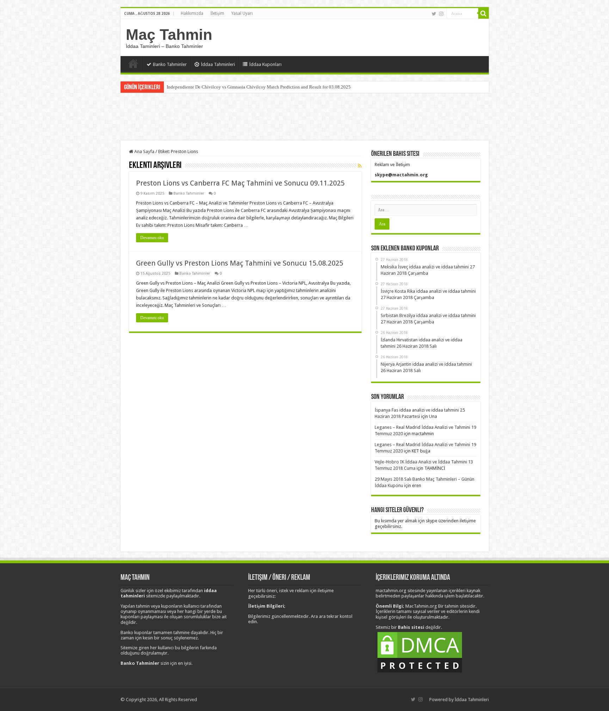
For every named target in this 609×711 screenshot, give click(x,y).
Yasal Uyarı (242, 13)
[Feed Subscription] (360, 166)
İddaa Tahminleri (218, 64)
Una (433, 416)
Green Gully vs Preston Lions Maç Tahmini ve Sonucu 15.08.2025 (239, 263)
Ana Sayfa (133, 63)
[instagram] (441, 14)
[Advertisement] (304, 117)
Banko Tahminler (170, 64)
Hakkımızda (192, 13)
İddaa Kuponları (265, 64)
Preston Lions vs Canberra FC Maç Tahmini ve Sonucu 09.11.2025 (240, 183)
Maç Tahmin (169, 34)
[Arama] (483, 13)
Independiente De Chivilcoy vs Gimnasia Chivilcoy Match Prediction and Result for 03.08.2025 (259, 87)
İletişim (217, 13)
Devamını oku (152, 237)
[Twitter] (434, 14)
